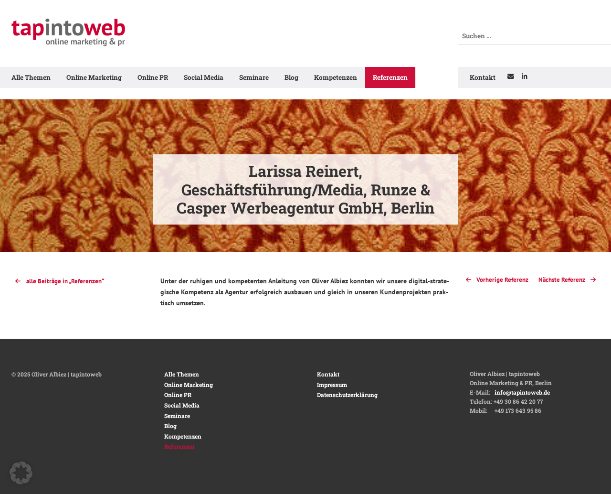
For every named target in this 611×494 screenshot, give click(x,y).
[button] (21, 473)
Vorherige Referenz (501, 280)
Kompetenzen (335, 77)
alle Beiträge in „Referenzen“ (65, 281)
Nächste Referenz (562, 280)
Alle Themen (31, 77)
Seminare (254, 77)
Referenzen (390, 77)
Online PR (152, 77)
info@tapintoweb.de (522, 392)
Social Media (203, 77)
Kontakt (482, 77)
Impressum (332, 384)
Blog (291, 77)
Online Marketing (94, 77)
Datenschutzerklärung (347, 394)
